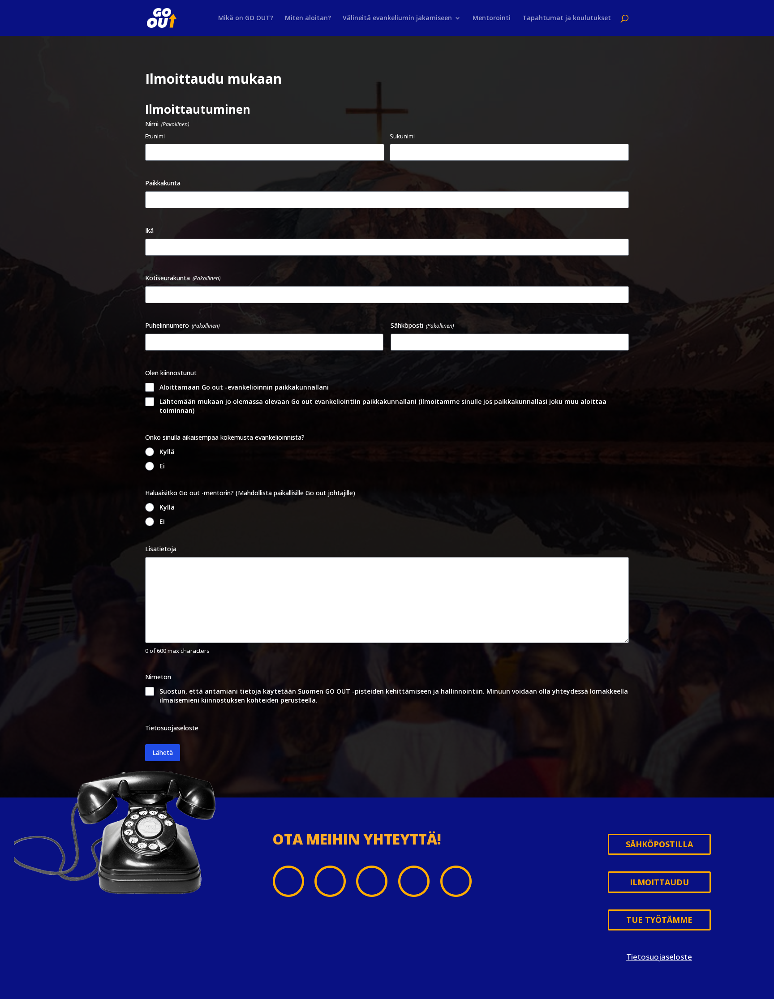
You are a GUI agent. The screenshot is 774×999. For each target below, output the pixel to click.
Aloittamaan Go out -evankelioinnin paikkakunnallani (244, 387)
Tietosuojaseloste (171, 728)
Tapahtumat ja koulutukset (566, 18)
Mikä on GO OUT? (245, 18)
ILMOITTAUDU (659, 882)
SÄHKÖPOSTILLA (659, 844)
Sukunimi (402, 136)
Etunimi (155, 136)
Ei (162, 466)
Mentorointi (492, 18)
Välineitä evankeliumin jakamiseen (397, 18)
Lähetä (162, 752)
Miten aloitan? (308, 18)
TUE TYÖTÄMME (659, 919)
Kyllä (167, 451)
